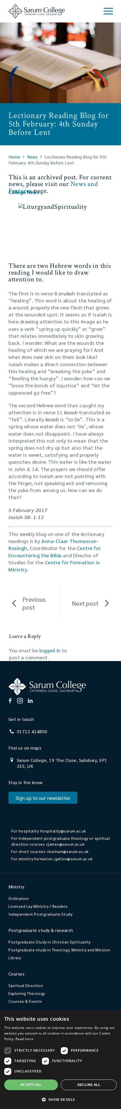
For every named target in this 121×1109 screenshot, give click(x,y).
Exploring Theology (26, 993)
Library (14, 957)
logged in (50, 650)
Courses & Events (25, 1001)
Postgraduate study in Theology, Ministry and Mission (59, 949)
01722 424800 (32, 731)
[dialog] (60, 1059)
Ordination (18, 898)
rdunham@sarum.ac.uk (68, 851)
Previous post (34, 603)
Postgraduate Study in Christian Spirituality (49, 941)
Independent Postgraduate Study (40, 913)
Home (14, 157)
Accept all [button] (31, 1084)
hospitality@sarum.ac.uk (63, 830)
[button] (60, 1099)
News (32, 157)
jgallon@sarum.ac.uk (73, 858)
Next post (85, 603)
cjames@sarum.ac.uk (65, 844)
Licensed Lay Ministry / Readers (38, 906)
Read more (24, 1038)
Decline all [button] (88, 1084)
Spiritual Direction (25, 985)
